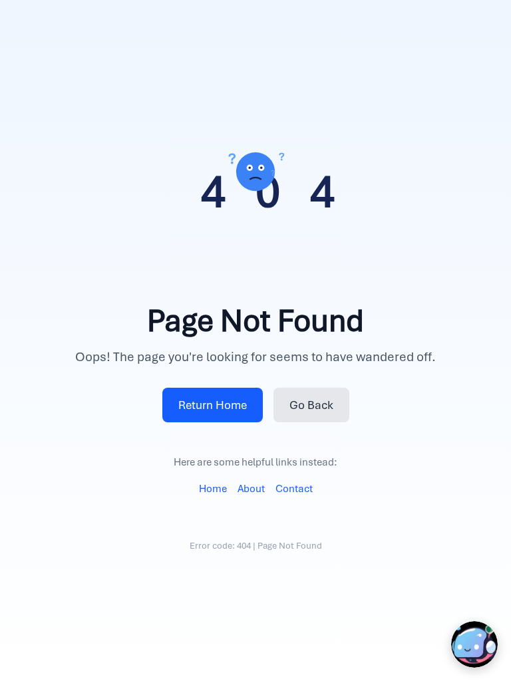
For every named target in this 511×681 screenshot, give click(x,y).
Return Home (212, 405)
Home (213, 488)
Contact (294, 488)
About (251, 488)
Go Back (311, 405)
